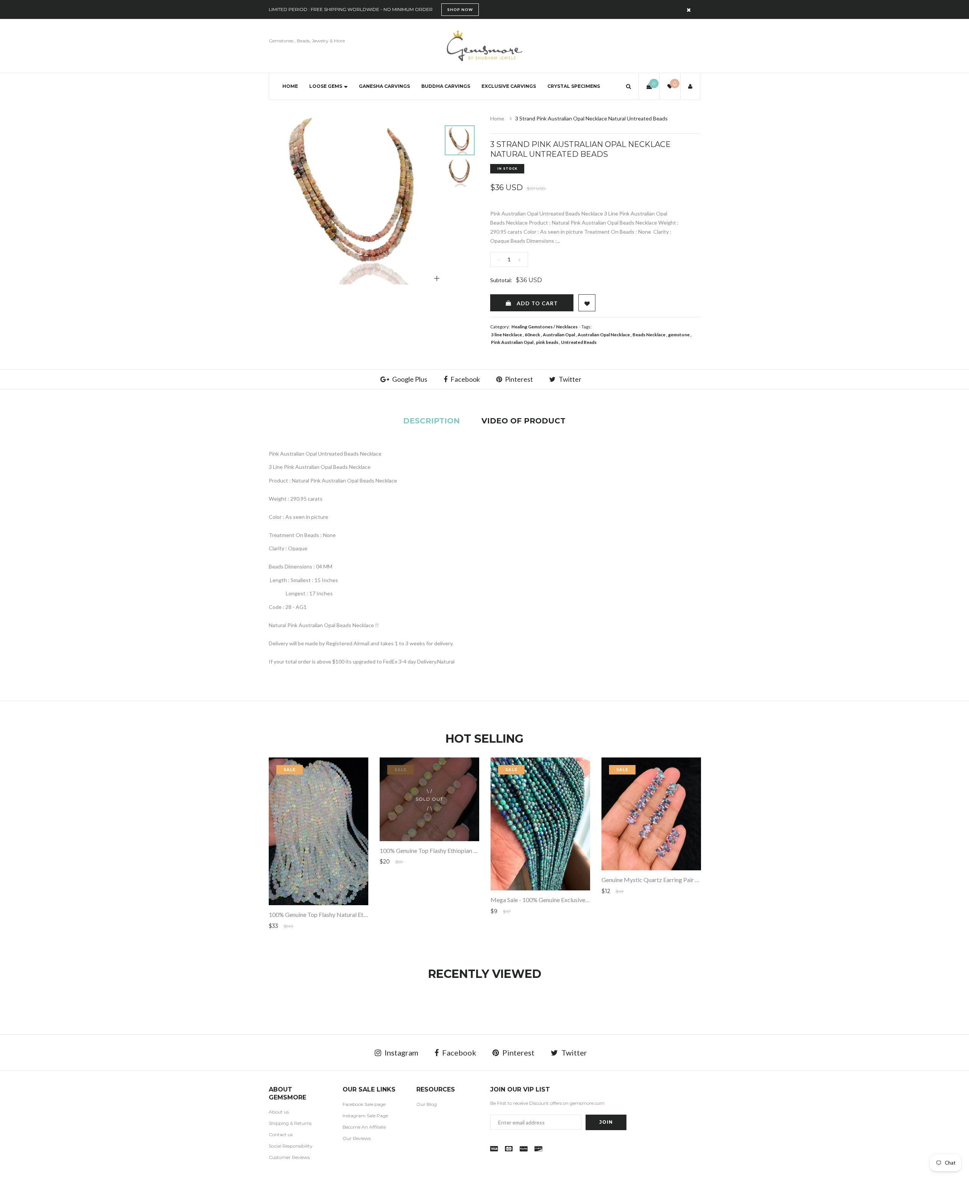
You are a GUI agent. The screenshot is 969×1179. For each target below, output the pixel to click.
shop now (460, 9)
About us (279, 1112)
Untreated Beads (579, 342)
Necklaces (567, 326)
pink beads (547, 342)
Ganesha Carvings (384, 86)
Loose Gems (325, 86)
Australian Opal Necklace (604, 334)
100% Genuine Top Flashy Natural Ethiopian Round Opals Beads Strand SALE (368, 914)
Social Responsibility (291, 1146)
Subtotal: (501, 280)
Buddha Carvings (445, 86)
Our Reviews (357, 1138)
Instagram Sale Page (365, 1115)
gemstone (679, 334)
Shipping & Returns (290, 1123)
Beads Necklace (648, 334)
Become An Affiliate (364, 1127)
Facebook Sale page (364, 1104)
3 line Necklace (506, 334)
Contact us (281, 1134)
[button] (628, 86)
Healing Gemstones (532, 326)
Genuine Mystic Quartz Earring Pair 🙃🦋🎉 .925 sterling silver (684, 879)
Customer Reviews (289, 1157)
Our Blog (426, 1104)
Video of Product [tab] (523, 420)
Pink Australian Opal (512, 342)
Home (290, 86)
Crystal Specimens (573, 86)
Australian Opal (559, 334)
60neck (532, 334)
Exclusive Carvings (508, 86)
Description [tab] (431, 420)
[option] (355, 197)
